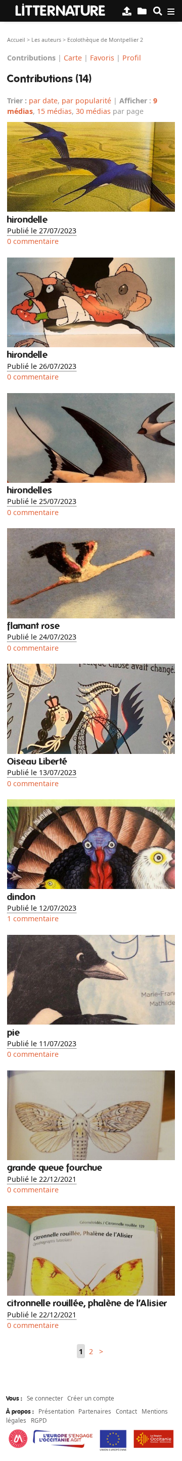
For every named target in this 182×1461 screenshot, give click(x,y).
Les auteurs (46, 39)
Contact (126, 1411)
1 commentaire (33, 918)
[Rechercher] (157, 11)
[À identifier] (142, 11)
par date (43, 100)
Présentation (56, 1411)
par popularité (86, 100)
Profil (131, 57)
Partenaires (94, 1411)
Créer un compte (90, 1398)
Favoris (102, 57)
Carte (73, 57)
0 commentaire (33, 241)
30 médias (93, 111)
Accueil (16, 39)
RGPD (39, 1420)
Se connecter (45, 1398)
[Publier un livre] (126, 11)
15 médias (54, 111)
